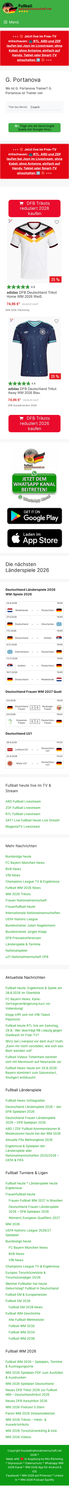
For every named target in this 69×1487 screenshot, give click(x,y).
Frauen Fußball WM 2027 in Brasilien (36, 1200)
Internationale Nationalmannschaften (33, 913)
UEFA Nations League (22, 919)
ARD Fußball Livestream (23, 801)
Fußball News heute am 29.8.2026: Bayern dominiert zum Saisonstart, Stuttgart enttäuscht (32, 1072)
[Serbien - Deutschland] (34, 664)
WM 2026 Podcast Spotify (37, 1479)
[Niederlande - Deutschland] (34, 608)
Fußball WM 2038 (22, 1338)
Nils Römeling (54, 1459)
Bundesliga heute (18, 856)
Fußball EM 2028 (18, 1301)
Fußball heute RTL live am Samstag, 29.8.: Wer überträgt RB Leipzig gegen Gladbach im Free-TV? (34, 1030)
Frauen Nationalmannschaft (26, 900)
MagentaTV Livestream (23, 826)
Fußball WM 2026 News (23, 888)
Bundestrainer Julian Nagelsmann (30, 925)
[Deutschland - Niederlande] (34, 677)
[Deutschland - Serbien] (34, 636)
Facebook (12, 1475)
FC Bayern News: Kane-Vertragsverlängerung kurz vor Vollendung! (28, 1003)
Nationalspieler (17, 950)
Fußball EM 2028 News (26, 1307)
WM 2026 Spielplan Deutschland (30, 1384)
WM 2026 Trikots (18, 894)
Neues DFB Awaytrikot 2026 (26, 1401)
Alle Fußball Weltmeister (26, 1320)
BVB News (13, 869)
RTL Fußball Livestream (23, 814)
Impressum (15, 1463)
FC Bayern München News (25, 863)
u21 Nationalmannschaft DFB (27, 957)
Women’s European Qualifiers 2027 (34, 1218)
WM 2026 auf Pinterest (37, 1475)
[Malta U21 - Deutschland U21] (34, 761)
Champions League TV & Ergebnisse (32, 881)
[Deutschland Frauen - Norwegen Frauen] (34, 706)
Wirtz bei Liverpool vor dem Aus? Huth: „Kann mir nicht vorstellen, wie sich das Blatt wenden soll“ (34, 1046)
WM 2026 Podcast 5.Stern (25, 1407)
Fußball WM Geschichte (23, 1313)
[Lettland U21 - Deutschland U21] (34, 748)
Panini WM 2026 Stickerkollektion (30, 1413)
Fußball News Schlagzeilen (25, 1100)
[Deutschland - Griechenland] (34, 622)
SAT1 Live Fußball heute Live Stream (33, 820)
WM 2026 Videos (18, 1437)
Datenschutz (33, 1463)
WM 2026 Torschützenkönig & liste (31, 1431)
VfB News (13, 875)
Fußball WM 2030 (22, 1326)
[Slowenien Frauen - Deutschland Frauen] (34, 720)
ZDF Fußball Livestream (23, 808)
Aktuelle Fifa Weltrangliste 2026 (29, 1140)
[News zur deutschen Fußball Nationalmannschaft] (27, 8)
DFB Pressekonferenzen (23, 938)
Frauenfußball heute (20, 906)
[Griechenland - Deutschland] (34, 650)
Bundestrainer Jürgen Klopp (26, 932)
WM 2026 (13, 1224)
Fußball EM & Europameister (26, 1294)
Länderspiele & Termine (23, 944)
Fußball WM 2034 (22, 1332)
